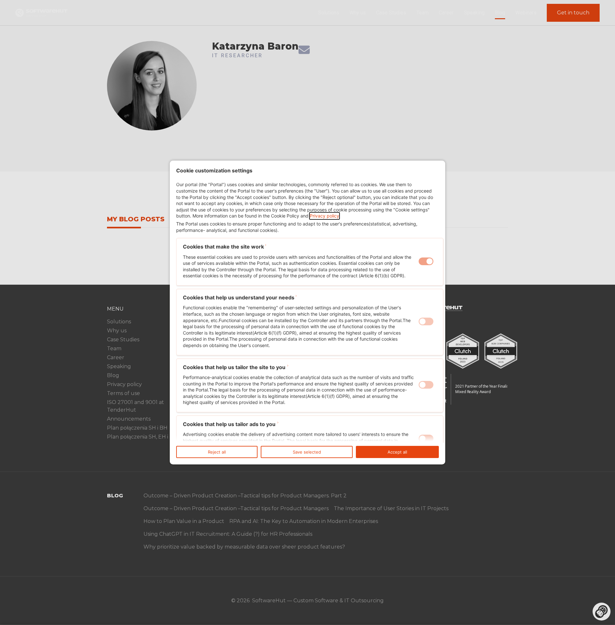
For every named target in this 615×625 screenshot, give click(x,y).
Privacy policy (324, 215)
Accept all (397, 452)
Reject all (217, 452)
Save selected (307, 452)
